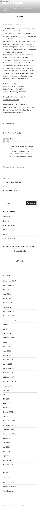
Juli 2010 (6, 329)
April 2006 (7, 456)
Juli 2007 (6, 390)
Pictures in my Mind (15, 92)
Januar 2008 (7, 364)
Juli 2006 (6, 443)
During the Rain (13, 89)
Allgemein (11, 124)
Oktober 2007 (8, 377)
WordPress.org (9, 491)
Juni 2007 (6, 395)
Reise (5, 234)
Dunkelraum (13, 3)
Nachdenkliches (9, 225)
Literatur (6, 221)
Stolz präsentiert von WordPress (15, 506)
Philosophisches (9, 230)
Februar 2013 (8, 303)
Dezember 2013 (9, 285)
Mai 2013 (6, 290)
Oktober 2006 (8, 430)
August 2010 (8, 325)
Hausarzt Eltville (20, 251)
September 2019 (9, 281)
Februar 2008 (8, 360)
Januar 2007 (7, 416)
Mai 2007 (6, 399)
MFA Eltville (20, 261)
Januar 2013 (7, 307)
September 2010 (9, 320)
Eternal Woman (13, 86)
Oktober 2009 (8, 338)
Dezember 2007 (9, 368)
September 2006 (9, 434)
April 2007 (7, 403)
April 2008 (7, 351)
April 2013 (7, 294)
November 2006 (9, 425)
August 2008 (8, 342)
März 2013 (7, 298)
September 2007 (9, 382)
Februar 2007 (8, 412)
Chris (22, 24)
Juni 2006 (6, 447)
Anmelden (7, 478)
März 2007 (7, 408)
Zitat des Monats (9, 238)
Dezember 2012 (9, 312)
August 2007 (8, 386)
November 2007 (9, 373)
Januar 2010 (7, 333)
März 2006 (7, 460)
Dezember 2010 (9, 316)
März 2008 (7, 355)
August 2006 (8, 438)
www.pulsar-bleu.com (11, 100)
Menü (21, 16)
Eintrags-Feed (8, 482)
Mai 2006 (6, 451)
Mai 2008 (6, 347)
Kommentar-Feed (9, 487)
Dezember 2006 (9, 421)
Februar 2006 (8, 465)
